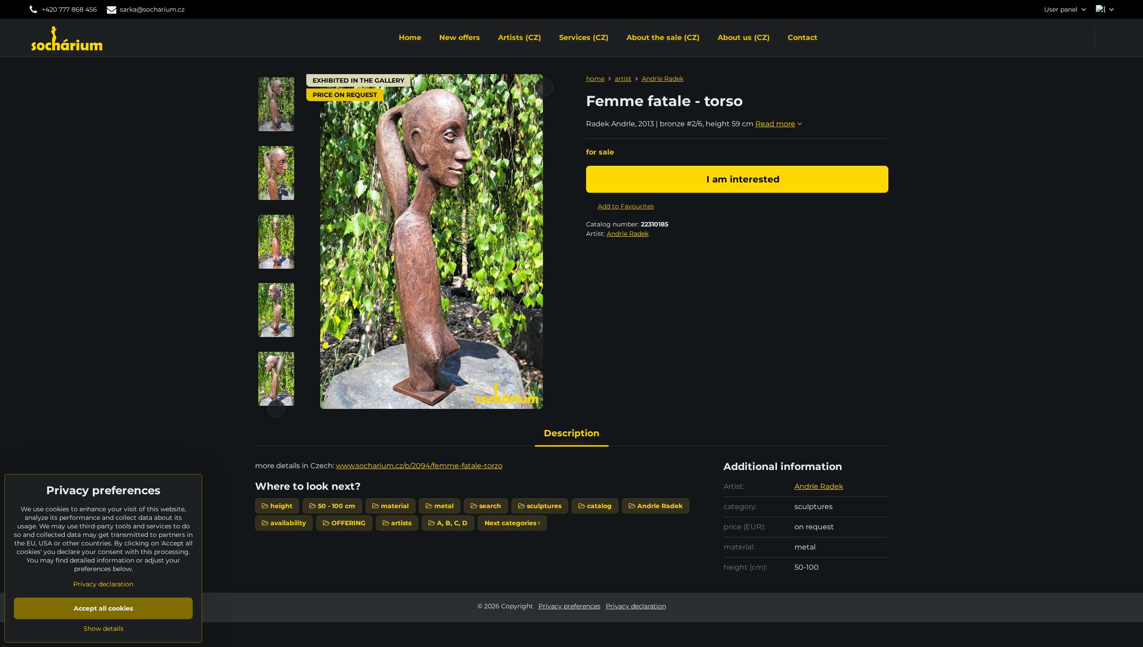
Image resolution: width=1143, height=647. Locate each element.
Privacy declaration (636, 606)
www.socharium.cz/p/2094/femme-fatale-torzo (419, 465)
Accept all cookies (103, 608)
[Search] (1107, 38)
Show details (104, 629)
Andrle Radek (628, 234)
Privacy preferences (569, 606)
